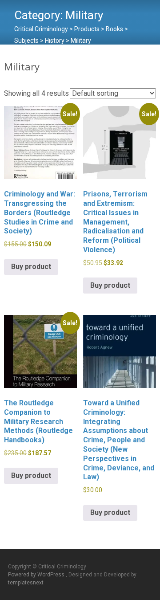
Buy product (31, 266)
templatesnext (26, 583)
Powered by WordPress (37, 574)
